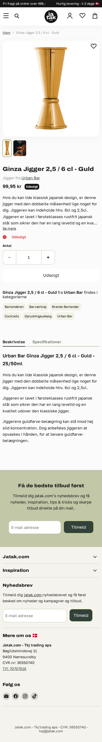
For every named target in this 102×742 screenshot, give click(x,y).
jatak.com (33, 595)
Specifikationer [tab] (46, 341)
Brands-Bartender (65, 307)
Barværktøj (37, 307)
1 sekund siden (94, 46)
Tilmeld (78, 526)
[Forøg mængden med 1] (48, 257)
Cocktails (12, 316)
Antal (7, 246)
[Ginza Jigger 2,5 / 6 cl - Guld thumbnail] (7, 148)
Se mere (9, 228)
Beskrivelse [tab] (14, 341)
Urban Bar (30, 177)
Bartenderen (14, 307)
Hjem (6, 33)
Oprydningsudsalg (38, 316)
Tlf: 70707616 (14, 668)
